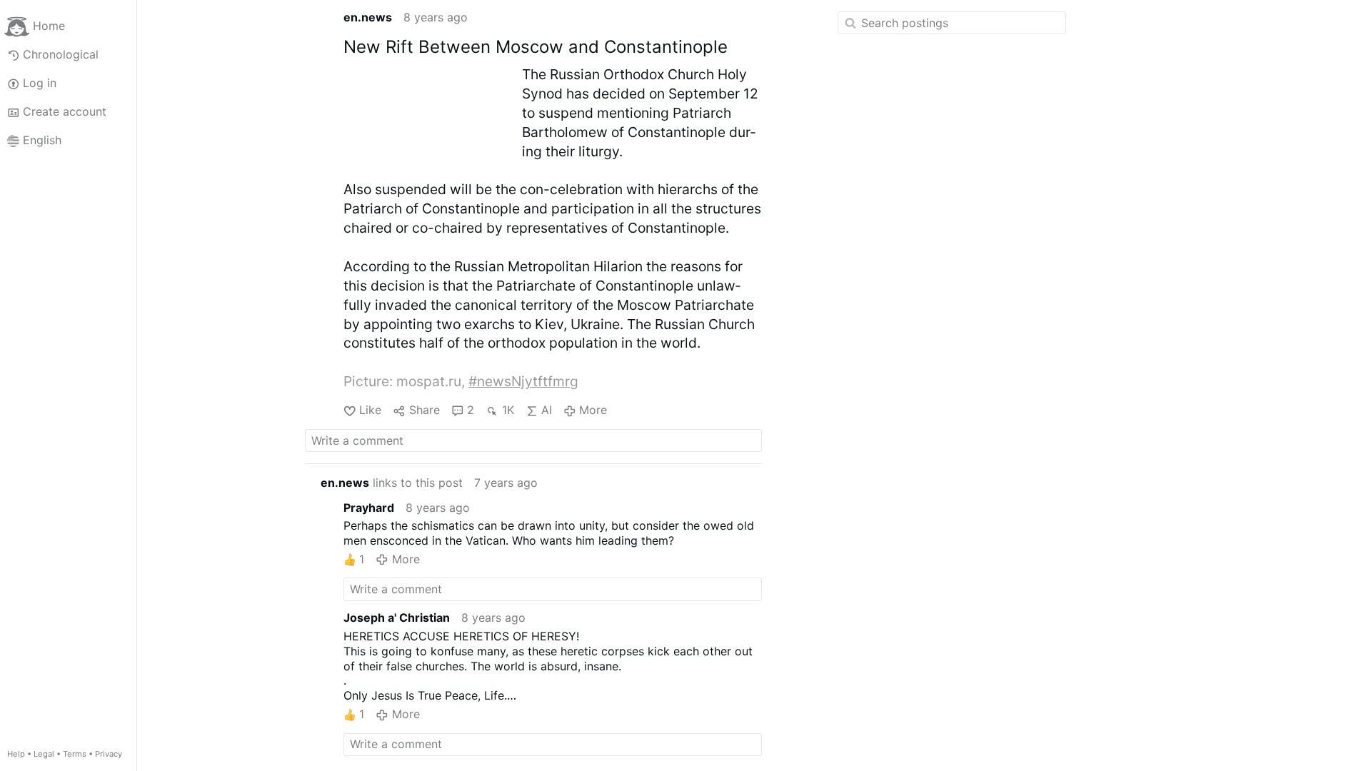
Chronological (61, 54)
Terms (74, 754)
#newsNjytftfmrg (523, 381)
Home (49, 26)
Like (370, 410)
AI (546, 410)
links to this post (392, 482)
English (42, 140)
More (593, 410)
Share (424, 410)
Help (16, 754)
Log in (39, 83)
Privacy (108, 754)
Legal (44, 754)
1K (507, 410)
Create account (64, 111)
